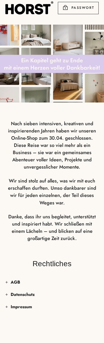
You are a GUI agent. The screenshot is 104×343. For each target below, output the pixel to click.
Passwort (82, 7)
